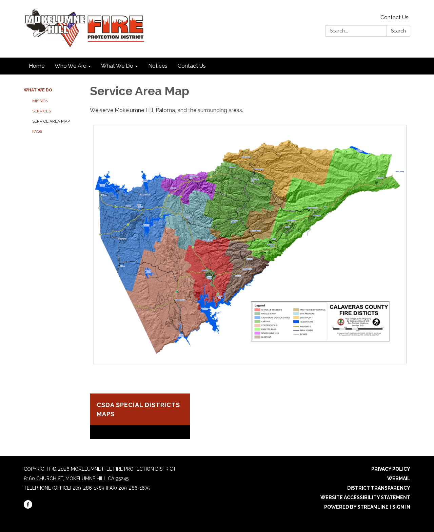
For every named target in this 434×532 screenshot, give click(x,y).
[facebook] (28, 507)
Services (41, 111)
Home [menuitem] (36, 66)
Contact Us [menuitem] (192, 66)
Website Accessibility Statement (365, 497)
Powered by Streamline (356, 507)
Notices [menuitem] (157, 66)
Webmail (398, 478)
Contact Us (394, 17)
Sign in (401, 507)
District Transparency (378, 488)
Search (398, 31)
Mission (40, 101)
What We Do (38, 90)
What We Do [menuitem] (117, 66)
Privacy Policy (390, 469)
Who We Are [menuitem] (70, 66)
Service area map (51, 121)
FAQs (37, 131)
